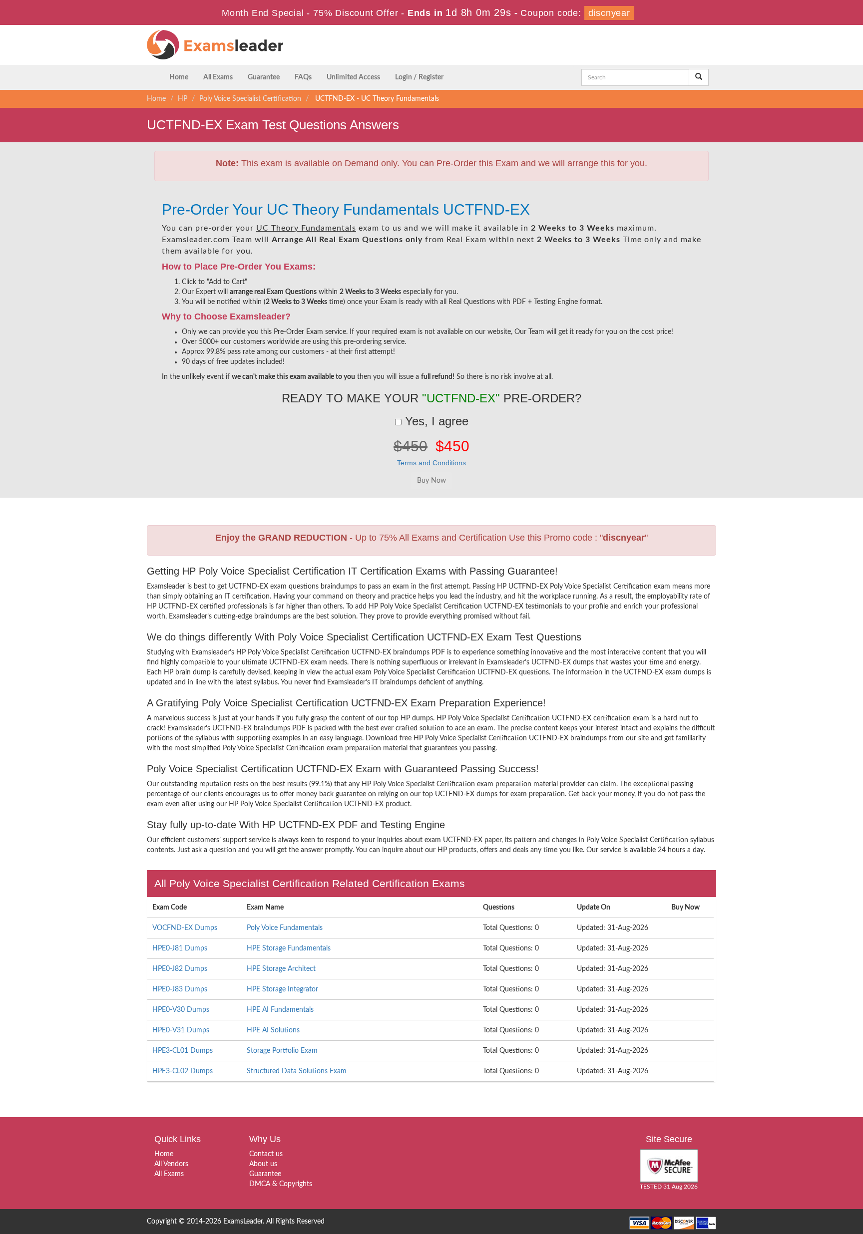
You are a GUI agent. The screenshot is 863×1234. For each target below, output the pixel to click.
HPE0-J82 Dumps (179, 968)
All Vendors (171, 1164)
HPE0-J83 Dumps (179, 989)
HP (182, 98)
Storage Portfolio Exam (282, 1050)
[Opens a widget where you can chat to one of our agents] (825, 1216)
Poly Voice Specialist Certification (250, 98)
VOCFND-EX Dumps (184, 928)
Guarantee (264, 77)
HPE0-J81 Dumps (179, 948)
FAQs (303, 77)
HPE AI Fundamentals (280, 1009)
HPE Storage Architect (281, 968)
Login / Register (419, 77)
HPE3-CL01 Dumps (182, 1050)
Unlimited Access (353, 77)
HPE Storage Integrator (282, 989)
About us (263, 1164)
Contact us (266, 1154)
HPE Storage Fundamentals (289, 948)
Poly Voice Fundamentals (285, 928)
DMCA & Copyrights (280, 1184)
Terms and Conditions (431, 463)
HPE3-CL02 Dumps (182, 1071)
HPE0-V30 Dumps (180, 1009)
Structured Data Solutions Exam (297, 1071)
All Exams (218, 77)
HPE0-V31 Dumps (180, 1030)
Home (178, 77)
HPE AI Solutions (273, 1030)
